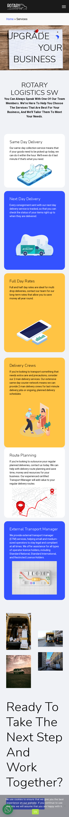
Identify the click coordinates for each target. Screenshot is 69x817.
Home (10, 19)
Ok (35, 811)
